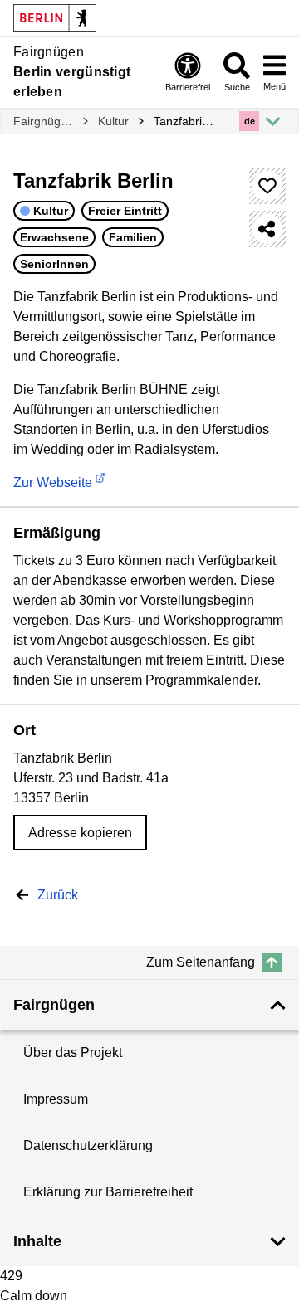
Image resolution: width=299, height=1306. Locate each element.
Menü (274, 86)
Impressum (55, 1099)
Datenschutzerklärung (88, 1145)
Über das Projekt (72, 1052)
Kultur (113, 121)
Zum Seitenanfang (200, 962)
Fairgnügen (43, 121)
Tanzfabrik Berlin (183, 121)
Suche (237, 87)
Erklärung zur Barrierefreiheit (108, 1192)
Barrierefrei (187, 87)
